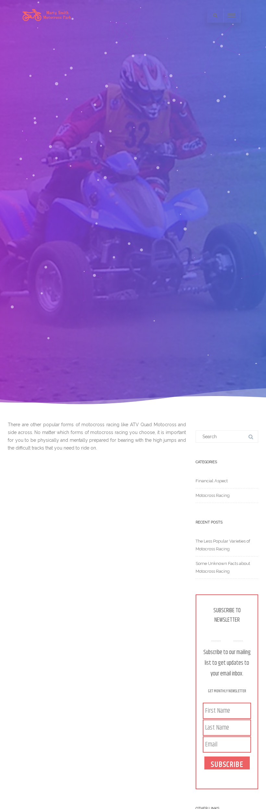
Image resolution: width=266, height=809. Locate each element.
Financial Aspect (212, 480)
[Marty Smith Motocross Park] (47, 28)
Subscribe (227, 764)
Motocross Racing (213, 495)
